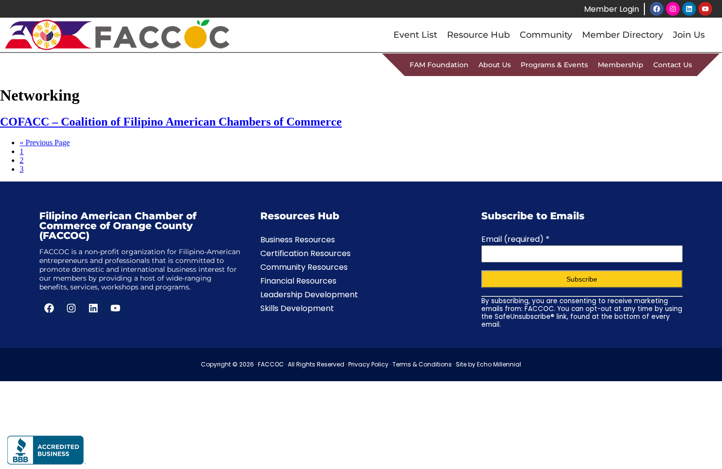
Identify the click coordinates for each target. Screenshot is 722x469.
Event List (415, 34)
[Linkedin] (689, 9)
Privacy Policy (368, 364)
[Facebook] (657, 9)
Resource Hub (478, 34)
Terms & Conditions (422, 364)
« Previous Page (45, 142)
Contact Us (672, 64)
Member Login (611, 9)
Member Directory (622, 34)
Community (546, 34)
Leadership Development (309, 294)
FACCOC (271, 364)
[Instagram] (673, 9)
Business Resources (297, 239)
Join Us (689, 34)
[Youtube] (705, 9)
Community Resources (304, 267)
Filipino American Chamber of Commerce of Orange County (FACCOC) (117, 225)
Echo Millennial (499, 364)
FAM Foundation (439, 64)
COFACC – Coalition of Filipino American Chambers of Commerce (171, 121)
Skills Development (297, 308)
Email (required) (515, 239)
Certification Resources (305, 253)
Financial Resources (298, 281)
